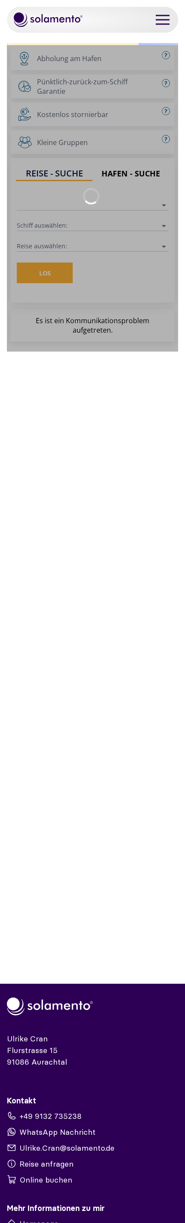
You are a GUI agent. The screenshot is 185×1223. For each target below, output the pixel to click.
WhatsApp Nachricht (57, 1132)
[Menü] (163, 20)
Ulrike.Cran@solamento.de (66, 1148)
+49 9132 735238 (50, 1116)
